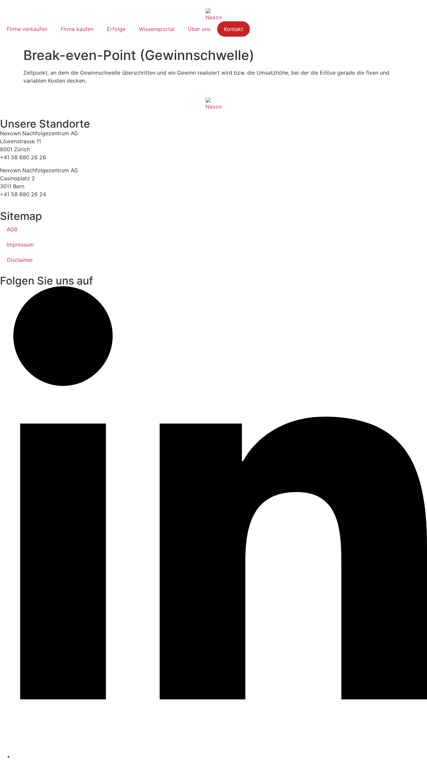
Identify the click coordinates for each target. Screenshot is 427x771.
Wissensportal (156, 29)
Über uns (199, 29)
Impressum (20, 244)
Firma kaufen (77, 29)
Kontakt (233, 29)
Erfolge (116, 29)
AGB (12, 229)
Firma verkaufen (27, 29)
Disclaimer (20, 260)
